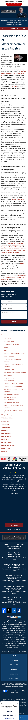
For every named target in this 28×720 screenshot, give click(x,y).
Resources (14, 665)
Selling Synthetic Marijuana (11, 402)
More (24, 28)
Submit (14, 321)
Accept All (9, 711)
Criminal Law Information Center (13, 330)
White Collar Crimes (7, 418)
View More (14, 525)
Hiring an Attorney (6, 415)
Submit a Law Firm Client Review (14, 529)
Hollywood (22, 630)
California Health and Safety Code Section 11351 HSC (13, 73)
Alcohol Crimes (5, 433)
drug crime (14, 86)
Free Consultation (7, 291)
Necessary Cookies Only (9, 715)
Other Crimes (5, 439)
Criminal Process (6, 442)
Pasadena (9, 634)
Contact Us (14, 674)
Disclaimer (14, 660)
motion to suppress (18, 199)
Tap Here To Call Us (14, 4)
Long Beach (22, 632)
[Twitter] (9, 610)
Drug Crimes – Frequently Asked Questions (13, 411)
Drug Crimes (5, 335)
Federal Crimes (5, 448)
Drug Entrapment (8, 375)
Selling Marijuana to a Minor (11, 394)
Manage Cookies (14, 692)
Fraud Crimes (5, 421)
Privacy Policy (14, 678)
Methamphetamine (9, 356)
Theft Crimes (5, 424)
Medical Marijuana (9, 341)
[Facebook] (3, 610)
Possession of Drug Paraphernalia (13, 383)
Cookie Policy (22, 690)
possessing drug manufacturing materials (13, 248)
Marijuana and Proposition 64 (14, 344)
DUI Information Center (8, 445)
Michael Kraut (22, 275)
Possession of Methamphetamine (13, 386)
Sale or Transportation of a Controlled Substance (14, 390)
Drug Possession (8, 338)
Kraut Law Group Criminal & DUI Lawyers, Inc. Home (14, 12)
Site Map (14, 669)
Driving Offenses (6, 436)
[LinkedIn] (14, 610)
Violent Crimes (5, 427)
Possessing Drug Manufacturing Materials (12, 360)
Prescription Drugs (9, 369)
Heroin (5, 350)
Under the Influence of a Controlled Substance (13, 406)
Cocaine (6, 347)
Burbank (18, 628)
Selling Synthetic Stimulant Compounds (15, 372)
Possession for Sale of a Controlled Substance (13, 365)
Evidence (4, 451)
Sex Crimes (4, 430)
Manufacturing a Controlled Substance (14, 353)
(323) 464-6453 (6, 297)
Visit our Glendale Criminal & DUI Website (14, 651)
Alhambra (21, 626)
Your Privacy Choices (12, 690)
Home (3, 28)
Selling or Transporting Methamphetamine (10, 398)
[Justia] (19, 610)
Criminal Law (14, 28)
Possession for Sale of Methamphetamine (10, 379)
